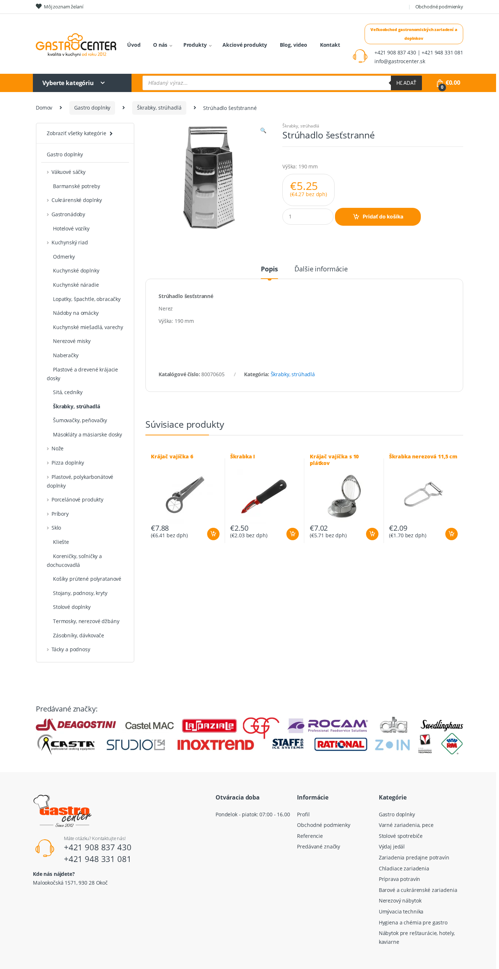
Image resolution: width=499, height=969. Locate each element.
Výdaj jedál (392, 846)
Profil (303, 814)
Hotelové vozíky (71, 228)
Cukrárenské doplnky (77, 200)
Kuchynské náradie (76, 284)
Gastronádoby (68, 214)
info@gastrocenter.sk (399, 61)
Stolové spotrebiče (401, 835)
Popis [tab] (269, 269)
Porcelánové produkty (77, 499)
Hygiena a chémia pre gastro (413, 922)
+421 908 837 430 (98, 847)
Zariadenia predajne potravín (414, 857)
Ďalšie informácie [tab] (321, 269)
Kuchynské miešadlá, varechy (88, 327)
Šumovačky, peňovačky (80, 420)
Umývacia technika (401, 911)
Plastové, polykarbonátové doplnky (80, 481)
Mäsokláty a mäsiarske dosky (87, 434)
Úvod (133, 44)
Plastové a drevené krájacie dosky (82, 374)
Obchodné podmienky (439, 6)
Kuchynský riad (70, 242)
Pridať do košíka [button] (213, 534)
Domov (44, 107)
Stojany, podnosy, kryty (80, 593)
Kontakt (330, 44)
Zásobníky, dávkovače (78, 635)
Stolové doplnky (72, 606)
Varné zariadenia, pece (406, 824)
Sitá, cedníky (68, 392)
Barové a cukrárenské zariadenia (418, 889)
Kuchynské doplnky (76, 270)
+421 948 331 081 (98, 858)
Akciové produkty (244, 44)
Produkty (195, 44)
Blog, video (293, 44)
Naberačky (66, 355)
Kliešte (61, 541)
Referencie (310, 835)
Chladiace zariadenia (404, 868)
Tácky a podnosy (71, 649)
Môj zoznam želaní (63, 6)
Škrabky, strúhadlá (159, 107)
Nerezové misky (72, 340)
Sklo (56, 527)
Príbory (60, 513)
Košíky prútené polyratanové (87, 578)
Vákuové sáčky (68, 171)
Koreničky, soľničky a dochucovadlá (74, 560)
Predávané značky (318, 846)
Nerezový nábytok (400, 900)
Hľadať (406, 83)
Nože (58, 448)
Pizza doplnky (68, 462)
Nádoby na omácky (76, 312)
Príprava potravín (399, 878)
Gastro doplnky (92, 107)
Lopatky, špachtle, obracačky (87, 298)
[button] (263, 131)
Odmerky (64, 256)
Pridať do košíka (383, 216)
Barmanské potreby (76, 186)
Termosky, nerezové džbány (86, 621)
